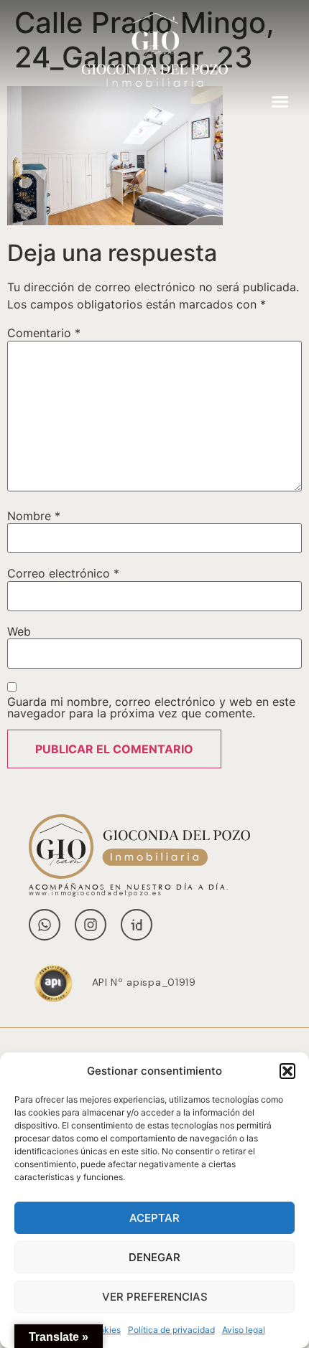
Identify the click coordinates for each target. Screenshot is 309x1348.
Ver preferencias (155, 1297)
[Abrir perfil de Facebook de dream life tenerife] (136, 925)
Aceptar (154, 1218)
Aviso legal (243, 1329)
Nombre (33, 516)
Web (19, 631)
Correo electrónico (63, 573)
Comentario (43, 333)
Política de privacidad (171, 1329)
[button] (287, 1071)
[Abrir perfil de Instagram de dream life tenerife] (90, 925)
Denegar (154, 1257)
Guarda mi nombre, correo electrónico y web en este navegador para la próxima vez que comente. (151, 707)
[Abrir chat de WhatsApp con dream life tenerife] (44, 925)
